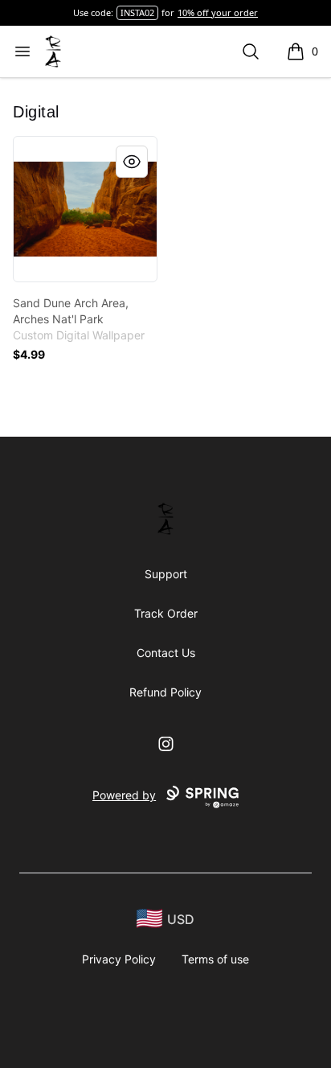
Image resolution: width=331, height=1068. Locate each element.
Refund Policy (165, 692)
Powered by (124, 795)
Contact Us (166, 652)
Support (166, 574)
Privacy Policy (119, 959)
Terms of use (215, 959)
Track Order (166, 613)
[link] (85, 209)
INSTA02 (137, 12)
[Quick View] (132, 162)
